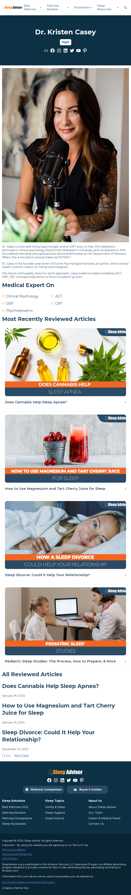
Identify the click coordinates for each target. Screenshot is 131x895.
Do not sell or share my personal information (28, 882)
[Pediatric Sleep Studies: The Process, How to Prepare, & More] (65, 621)
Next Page (21, 755)
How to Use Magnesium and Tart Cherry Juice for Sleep (55, 489)
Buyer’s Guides (90, 789)
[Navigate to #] (125, 7)
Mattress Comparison (46, 789)
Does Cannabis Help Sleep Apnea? (36, 402)
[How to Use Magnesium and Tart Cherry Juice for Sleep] (65, 448)
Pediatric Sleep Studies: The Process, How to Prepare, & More (60, 661)
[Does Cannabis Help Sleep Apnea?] (65, 362)
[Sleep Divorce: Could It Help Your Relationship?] (65, 535)
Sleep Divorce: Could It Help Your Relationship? (47, 575)
